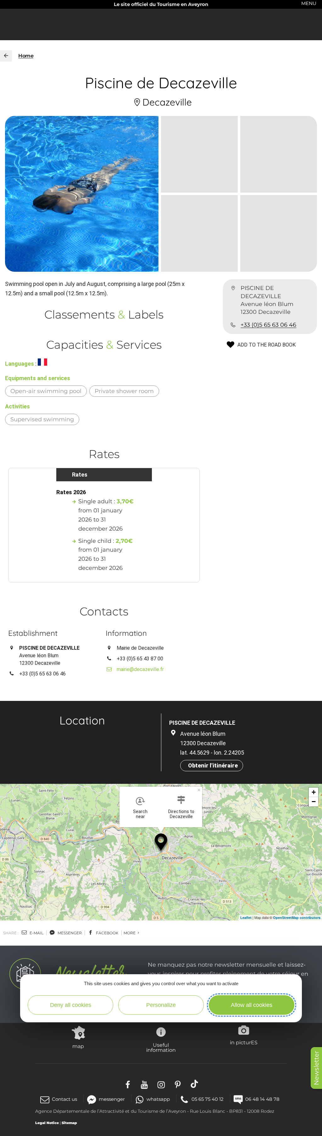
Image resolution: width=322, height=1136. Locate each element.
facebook (107, 933)
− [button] (314, 802)
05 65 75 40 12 (208, 1099)
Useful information (161, 1047)
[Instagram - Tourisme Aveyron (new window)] (161, 1084)
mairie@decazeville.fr (140, 669)
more (130, 933)
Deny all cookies (70, 1005)
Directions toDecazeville (181, 814)
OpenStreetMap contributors (296, 917)
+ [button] (314, 792)
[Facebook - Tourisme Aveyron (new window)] (128, 1084)
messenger (69, 933)
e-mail (36, 933)
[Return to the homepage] (6, 56)
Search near (140, 814)
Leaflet (246, 917)
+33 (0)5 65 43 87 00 (140, 659)
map (78, 1046)
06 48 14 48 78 (262, 1099)
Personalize (161, 1005)
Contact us (64, 1099)
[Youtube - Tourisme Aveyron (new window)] (144, 1084)
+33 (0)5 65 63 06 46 (268, 324)
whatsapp (158, 1099)
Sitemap (69, 1123)
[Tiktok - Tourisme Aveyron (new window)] (194, 1084)
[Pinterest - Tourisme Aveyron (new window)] (178, 1084)
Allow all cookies (251, 1005)
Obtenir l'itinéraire (213, 765)
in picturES (244, 1042)
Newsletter (316, 1068)
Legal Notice (47, 1123)
